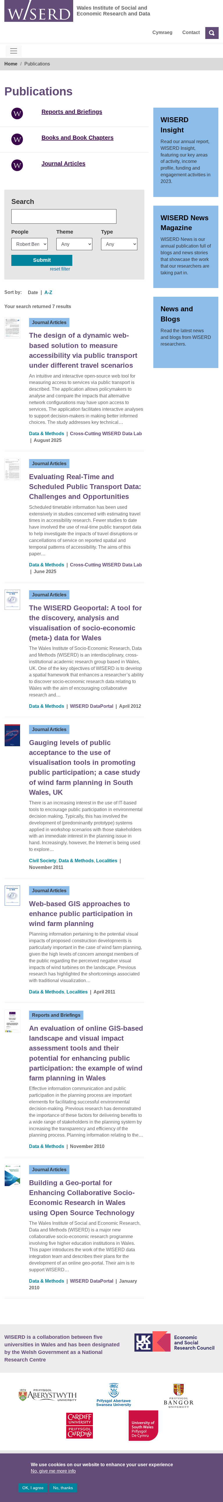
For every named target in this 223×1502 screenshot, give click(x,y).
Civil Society (42, 860)
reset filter (60, 268)
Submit (42, 260)
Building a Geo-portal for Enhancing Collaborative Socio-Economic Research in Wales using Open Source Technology (82, 1198)
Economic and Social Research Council (176, 1341)
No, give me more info (53, 1471)
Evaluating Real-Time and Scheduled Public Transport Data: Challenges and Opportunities (85, 487)
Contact (191, 32)
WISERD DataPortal (91, 706)
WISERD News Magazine (184, 223)
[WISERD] (38, 11)
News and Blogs (177, 314)
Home (10, 63)
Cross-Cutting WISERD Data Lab (106, 433)
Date (33, 292)
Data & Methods (46, 433)
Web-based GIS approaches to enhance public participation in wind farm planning (81, 914)
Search (22, 201)
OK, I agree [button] (33, 1487)
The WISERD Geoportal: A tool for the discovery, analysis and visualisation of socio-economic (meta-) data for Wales (85, 623)
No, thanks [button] (63, 1487)
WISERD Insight (174, 125)
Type (107, 232)
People (19, 232)
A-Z (48, 292)
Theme (64, 232)
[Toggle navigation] (14, 51)
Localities (106, 860)
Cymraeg (162, 32)
